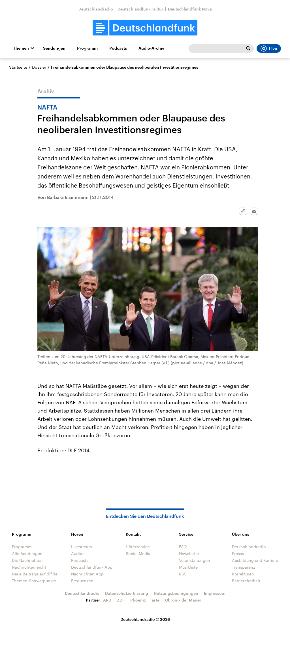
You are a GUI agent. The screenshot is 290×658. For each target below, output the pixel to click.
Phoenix (138, 600)
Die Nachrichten (27, 560)
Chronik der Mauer (183, 600)
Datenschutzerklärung (126, 593)
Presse (238, 553)
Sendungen (54, 48)
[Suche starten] (248, 48)
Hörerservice (138, 546)
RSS (183, 573)
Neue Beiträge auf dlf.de (34, 573)
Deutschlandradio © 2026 (145, 619)
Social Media (138, 553)
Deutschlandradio (95, 9)
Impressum (214, 593)
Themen (21, 48)
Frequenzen (82, 580)
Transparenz (243, 567)
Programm (87, 48)
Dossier (39, 67)
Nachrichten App (87, 573)
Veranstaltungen (194, 560)
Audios (77, 553)
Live (273, 49)
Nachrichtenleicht (29, 567)
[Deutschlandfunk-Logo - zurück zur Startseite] (145, 28)
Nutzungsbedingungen (176, 593)
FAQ (183, 546)
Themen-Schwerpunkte (34, 580)
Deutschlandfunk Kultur (140, 9)
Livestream (81, 546)
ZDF (121, 600)
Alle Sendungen (27, 553)
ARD (107, 600)
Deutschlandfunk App (91, 567)
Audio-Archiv (151, 48)
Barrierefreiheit (246, 580)
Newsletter (189, 553)
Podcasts (118, 48)
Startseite (18, 67)
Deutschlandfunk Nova (190, 9)
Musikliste (188, 567)
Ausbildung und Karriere (255, 560)
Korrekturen (243, 573)
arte (155, 600)
